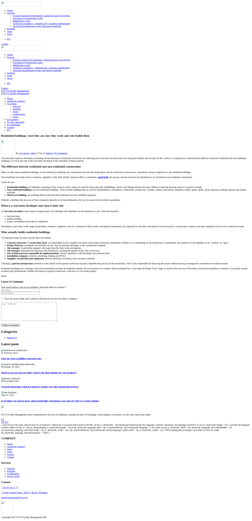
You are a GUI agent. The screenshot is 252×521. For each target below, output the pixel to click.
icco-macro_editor (27, 153)
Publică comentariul (10, 325)
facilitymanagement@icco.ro (14, 497)
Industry (49, 153)
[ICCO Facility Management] (15, 91)
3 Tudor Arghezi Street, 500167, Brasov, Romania (24, 492)
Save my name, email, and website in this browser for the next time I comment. (41, 298)
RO (6, 422)
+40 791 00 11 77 (9, 487)
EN (2, 419)
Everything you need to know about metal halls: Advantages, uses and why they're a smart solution (50, 401)
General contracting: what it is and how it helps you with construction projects (39, 386)
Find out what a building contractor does (21, 358)
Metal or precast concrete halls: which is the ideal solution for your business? (39, 372)
